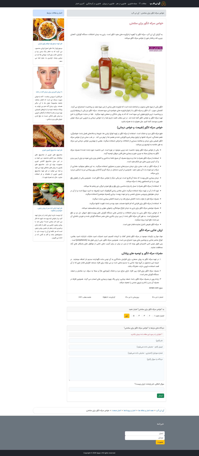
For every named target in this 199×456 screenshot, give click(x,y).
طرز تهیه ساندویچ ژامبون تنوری (52, 150)
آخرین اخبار (80, 3)
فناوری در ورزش (108, 3)
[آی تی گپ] (157, 3)
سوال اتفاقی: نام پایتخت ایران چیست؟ (149, 384)
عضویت (160, 442)
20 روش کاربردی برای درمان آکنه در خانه (49, 92)
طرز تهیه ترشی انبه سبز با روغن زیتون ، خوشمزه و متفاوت (49, 209)
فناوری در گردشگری (93, 3)
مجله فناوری (132, 3)
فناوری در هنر (121, 3)
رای (127, 315)
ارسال (160, 395)
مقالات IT (142, 3)
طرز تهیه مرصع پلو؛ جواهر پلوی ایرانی (50, 43)
